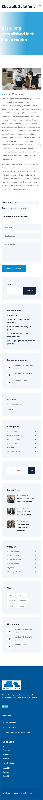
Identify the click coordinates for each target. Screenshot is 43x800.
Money (11, 606)
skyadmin (7, 94)
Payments (33, 203)
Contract (21, 595)
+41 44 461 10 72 (12, 722)
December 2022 (14, 405)
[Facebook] (3, 706)
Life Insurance (13, 443)
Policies (23, 208)
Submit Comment (14, 268)
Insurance (23, 601)
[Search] (31, 470)
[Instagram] (6, 706)
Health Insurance (14, 435)
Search (10, 284)
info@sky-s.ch (11, 727)
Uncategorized (13, 451)
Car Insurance (19, 203)
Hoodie (26, 381)
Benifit (11, 595)
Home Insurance (14, 439)
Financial (13, 208)
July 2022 (11, 409)
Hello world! (12, 315)
